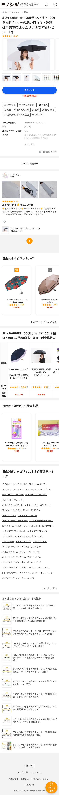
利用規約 (25, 779)
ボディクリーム (9, 536)
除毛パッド (36, 526)
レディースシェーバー (27, 515)
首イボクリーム (26, 567)
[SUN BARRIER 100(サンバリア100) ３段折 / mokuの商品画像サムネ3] (26, 77)
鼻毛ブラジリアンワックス (35, 531)
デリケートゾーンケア (29, 552)
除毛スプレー (48, 526)
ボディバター (8, 541)
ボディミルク (37, 536)
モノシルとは (36, 772)
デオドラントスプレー (41, 489)
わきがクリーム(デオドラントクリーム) (19, 505)
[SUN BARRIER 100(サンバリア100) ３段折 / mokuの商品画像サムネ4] (36, 77)
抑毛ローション (22, 526)
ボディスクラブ (34, 562)
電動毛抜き (35, 510)
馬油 (23, 562)
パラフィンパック (46, 573)
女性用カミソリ (9, 515)
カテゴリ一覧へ (50, 588)
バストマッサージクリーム (14, 557)
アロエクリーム (9, 547)
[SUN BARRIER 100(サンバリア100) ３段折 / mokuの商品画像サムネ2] (16, 77)
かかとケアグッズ (10, 573)
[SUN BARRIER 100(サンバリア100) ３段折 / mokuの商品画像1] (28, 54)
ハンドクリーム (42, 567)
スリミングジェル (10, 567)
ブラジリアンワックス (12, 531)
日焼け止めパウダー (38, 484)
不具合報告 (29, 785)
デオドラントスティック (13, 494)
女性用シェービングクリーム (15, 521)
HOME (29, 766)
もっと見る (29, 144)
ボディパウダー (40, 541)
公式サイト (29, 90)
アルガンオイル (34, 557)
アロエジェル (23, 547)
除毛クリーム (8, 526)
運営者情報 (13, 779)
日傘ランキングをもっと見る (44, 322)
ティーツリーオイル (11, 562)
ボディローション (23, 541)
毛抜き (26, 510)
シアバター (36, 547)
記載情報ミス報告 (49, 152)
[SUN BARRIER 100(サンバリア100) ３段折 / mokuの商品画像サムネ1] (6, 77)
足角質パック (8, 578)
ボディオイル (23, 536)
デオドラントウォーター (13, 500)
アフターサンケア (21, 489)
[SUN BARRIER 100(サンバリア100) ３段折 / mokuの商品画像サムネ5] (46, 77)
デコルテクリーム (10, 552)
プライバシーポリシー (41, 779)
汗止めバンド (8, 510)
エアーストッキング (28, 573)
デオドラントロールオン (36, 494)
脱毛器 (18, 510)
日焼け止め (7, 484)
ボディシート (45, 505)
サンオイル (7, 489)
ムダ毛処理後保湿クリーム (41, 521)
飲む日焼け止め (20, 484)
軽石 (33, 578)
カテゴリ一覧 (22, 772)
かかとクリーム (22, 578)
